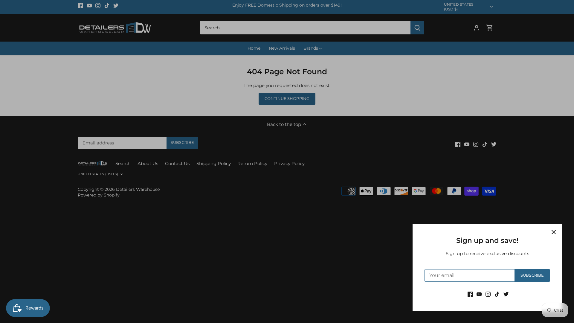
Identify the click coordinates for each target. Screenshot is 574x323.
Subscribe (532, 275)
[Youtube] (479, 294)
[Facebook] (470, 294)
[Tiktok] (497, 294)
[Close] (553, 232)
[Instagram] (488, 294)
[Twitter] (506, 294)
